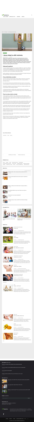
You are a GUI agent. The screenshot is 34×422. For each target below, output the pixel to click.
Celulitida (15, 265)
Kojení (10, 162)
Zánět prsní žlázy (26, 164)
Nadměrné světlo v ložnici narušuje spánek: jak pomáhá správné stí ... (17, 171)
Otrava (15, 236)
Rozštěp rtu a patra (9, 164)
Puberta (4, 164)
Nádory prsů (15, 334)
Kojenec (7, 162)
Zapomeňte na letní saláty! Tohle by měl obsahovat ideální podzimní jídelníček (18, 379)
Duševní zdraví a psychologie (18, 274)
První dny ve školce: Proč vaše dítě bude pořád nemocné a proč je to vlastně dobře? (13, 367)
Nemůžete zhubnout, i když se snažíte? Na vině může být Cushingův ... (18, 199)
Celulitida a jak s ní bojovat (17, 266)
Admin (27, 418)
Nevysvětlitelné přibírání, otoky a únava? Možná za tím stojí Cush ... (17, 190)
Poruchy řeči (14, 163)
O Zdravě (7, 418)
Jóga (14, 284)
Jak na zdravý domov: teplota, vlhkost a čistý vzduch (15, 384)
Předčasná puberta (26, 163)
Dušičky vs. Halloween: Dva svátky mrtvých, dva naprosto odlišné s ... (18, 185)
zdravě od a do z (12, 16)
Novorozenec (21, 162)
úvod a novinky (5, 16)
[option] (10, 215)
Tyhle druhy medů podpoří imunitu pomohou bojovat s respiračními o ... (18, 176)
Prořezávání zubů (19, 163)
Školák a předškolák (19, 164)
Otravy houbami (16, 237)
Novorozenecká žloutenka (7, 163)
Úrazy (8, 135)
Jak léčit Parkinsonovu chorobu (18, 275)
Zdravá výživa (16, 246)
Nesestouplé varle (15, 162)
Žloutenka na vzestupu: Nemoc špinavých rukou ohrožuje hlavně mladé (12, 364)
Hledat (29, 398)
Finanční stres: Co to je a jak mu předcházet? (14, 195)
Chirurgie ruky (16, 228)
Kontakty (10, 418)
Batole (11, 135)
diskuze (23, 16)
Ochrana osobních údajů (19, 418)
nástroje (18, 16)
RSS (25, 418)
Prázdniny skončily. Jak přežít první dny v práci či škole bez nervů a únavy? (12, 373)
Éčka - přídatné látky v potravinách (19, 247)
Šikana (14, 164)
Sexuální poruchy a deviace (18, 257)
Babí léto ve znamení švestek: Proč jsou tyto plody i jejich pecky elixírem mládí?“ (19, 389)
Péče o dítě (4, 135)
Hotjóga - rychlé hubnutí (17, 285)
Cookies (14, 418)
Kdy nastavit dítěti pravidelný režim (19, 315)
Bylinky (15, 323)
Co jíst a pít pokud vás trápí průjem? (7, 370)
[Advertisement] (17, 24)
